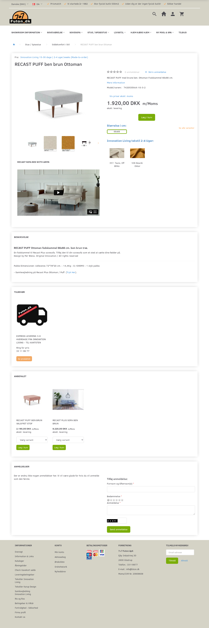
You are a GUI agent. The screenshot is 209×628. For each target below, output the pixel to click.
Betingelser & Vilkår (24, 603)
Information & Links (24, 556)
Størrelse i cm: (116, 125)
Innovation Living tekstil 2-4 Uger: (130, 141)
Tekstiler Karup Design (25, 586)
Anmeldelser (21, 466)
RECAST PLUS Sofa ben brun (65, 422)
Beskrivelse (21, 237)
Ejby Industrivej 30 (127, 555)
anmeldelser (132, 71)
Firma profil (20, 612)
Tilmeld (172, 560)
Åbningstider (21, 565)
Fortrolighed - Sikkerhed (26, 607)
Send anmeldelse (118, 529)
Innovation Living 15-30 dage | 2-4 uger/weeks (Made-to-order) (54, 57)
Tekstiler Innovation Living (24, 580)
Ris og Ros (20, 598)
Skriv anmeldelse (157, 71)
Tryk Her (71, 272)
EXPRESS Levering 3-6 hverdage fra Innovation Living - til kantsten (31, 339)
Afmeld (184, 560)
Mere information (116, 82)
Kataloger (19, 560)
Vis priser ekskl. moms (121, 96)
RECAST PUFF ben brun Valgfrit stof (29, 422)
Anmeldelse (113, 502)
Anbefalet (20, 376)
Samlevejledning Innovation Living (23, 592)
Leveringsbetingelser (24, 574)
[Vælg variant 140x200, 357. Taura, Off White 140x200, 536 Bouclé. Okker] (68, 440)
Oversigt (19, 551)
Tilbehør (19, 291)
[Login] (172, 13)
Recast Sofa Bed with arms (33, 161)
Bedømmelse (113, 496)
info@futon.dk (132, 569)
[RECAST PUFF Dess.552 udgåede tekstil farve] (58, 100)
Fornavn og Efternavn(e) (119, 483)
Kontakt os (20, 616)
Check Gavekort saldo (25, 570)
